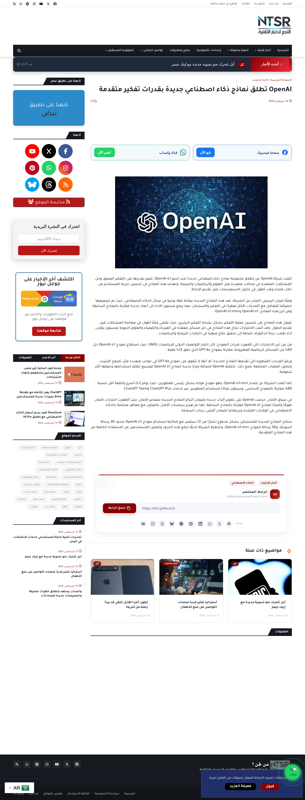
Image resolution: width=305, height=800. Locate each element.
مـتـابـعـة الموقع (50, 202)
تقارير (78, 484)
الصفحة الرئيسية (281, 80)
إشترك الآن (49, 250)
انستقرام (51, 477)
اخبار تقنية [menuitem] (264, 50)
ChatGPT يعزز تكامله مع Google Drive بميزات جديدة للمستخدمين (38, 395)
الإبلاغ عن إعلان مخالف (223, 3)
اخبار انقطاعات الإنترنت (69, 462)
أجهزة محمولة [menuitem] (239, 50)
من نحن (273, 3)
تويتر (79, 492)
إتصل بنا (259, 3)
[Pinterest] (191, 524)
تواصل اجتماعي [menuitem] (153, 50)
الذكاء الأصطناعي (242, 483)
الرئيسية (287, 3)
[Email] (143, 524)
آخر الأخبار (49, 358)
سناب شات (30, 492)
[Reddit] (181, 524)
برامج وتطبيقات (30, 477)
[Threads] (162, 524)
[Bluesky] (172, 524)
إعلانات (245, 3)
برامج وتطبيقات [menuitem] (179, 50)
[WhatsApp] (210, 524)
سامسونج (50, 492)
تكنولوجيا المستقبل (58, 484)
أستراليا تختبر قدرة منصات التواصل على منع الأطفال (51, 574)
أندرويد (77, 455)
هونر (64, 506)
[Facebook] (229, 524)
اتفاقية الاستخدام (79, 793)
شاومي (77, 499)
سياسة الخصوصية (107, 793)
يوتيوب (34, 506)
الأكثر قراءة (72, 358)
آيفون (68, 447)
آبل (79, 447)
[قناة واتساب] (292, 772)
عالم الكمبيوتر (59, 499)
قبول (270, 787)
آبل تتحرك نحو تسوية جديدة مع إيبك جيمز (53, 557)
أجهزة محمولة (49, 447)
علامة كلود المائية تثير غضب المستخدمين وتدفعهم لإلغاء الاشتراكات (41, 373)
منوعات (21, 499)
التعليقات (25, 358)
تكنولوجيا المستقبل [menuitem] (121, 50)
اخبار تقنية (44, 462)
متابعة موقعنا (49, 331)
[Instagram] (153, 524)
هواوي (78, 506)
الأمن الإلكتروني (73, 470)
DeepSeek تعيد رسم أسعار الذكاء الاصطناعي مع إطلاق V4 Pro (38, 415)
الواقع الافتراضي (72, 477)
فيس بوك (38, 499)
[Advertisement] (100, 24)
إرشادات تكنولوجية (57, 455)
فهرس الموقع (53, 793)
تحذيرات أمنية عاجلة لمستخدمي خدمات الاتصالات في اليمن (47, 539)
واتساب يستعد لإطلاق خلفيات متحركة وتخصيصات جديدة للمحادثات (55, 594)
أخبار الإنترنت (260, 80)
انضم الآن (104, 152)
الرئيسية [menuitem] (283, 50)
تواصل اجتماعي (31, 484)
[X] (219, 524)
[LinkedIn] (200, 524)
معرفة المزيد (240, 786)
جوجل (66, 492)
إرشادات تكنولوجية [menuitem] (209, 50)
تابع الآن (205, 152)
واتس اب (50, 506)
